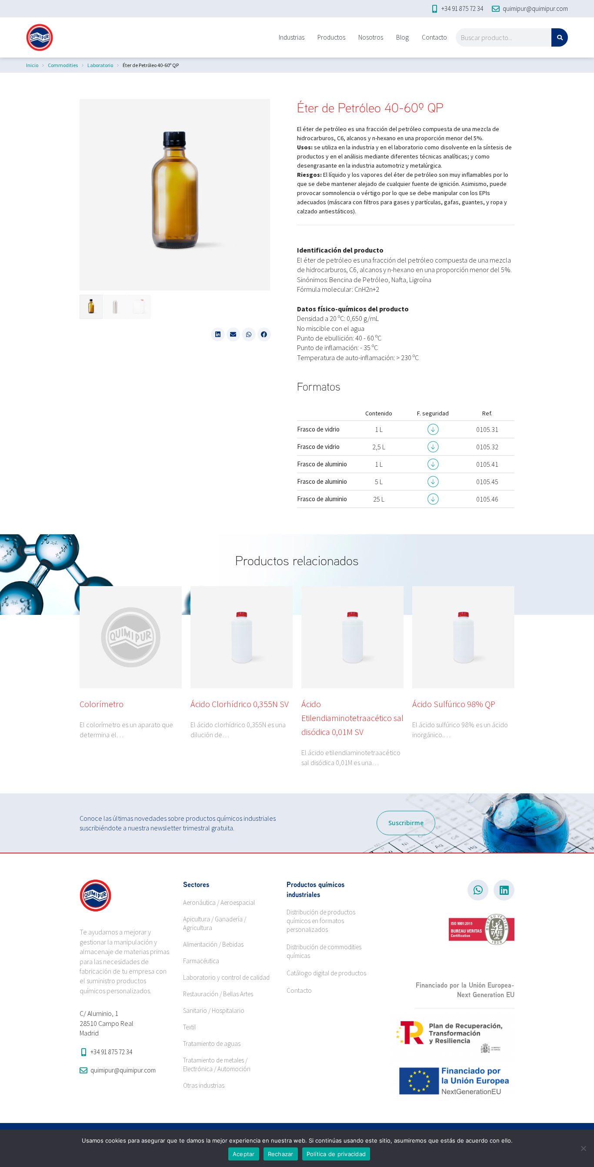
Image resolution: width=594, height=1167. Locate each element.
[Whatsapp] (477, 890)
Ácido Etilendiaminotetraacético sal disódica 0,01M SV (352, 717)
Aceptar (244, 1153)
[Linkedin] (504, 890)
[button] (218, 334)
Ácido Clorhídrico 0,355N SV (239, 703)
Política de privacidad (336, 1153)
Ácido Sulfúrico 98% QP (453, 703)
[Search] (559, 37)
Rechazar (281, 1153)
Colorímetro (101, 703)
